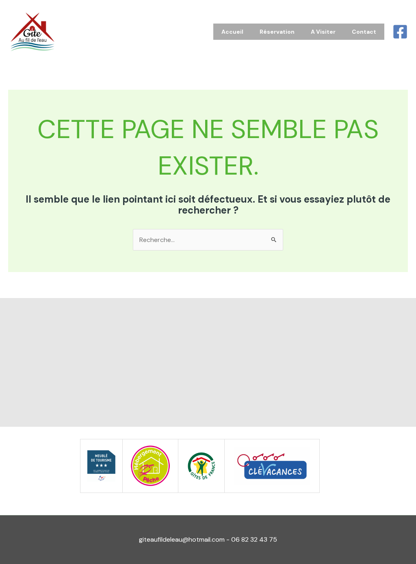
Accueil (232, 31)
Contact (364, 31)
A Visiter (323, 31)
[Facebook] (400, 31)
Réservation (277, 31)
